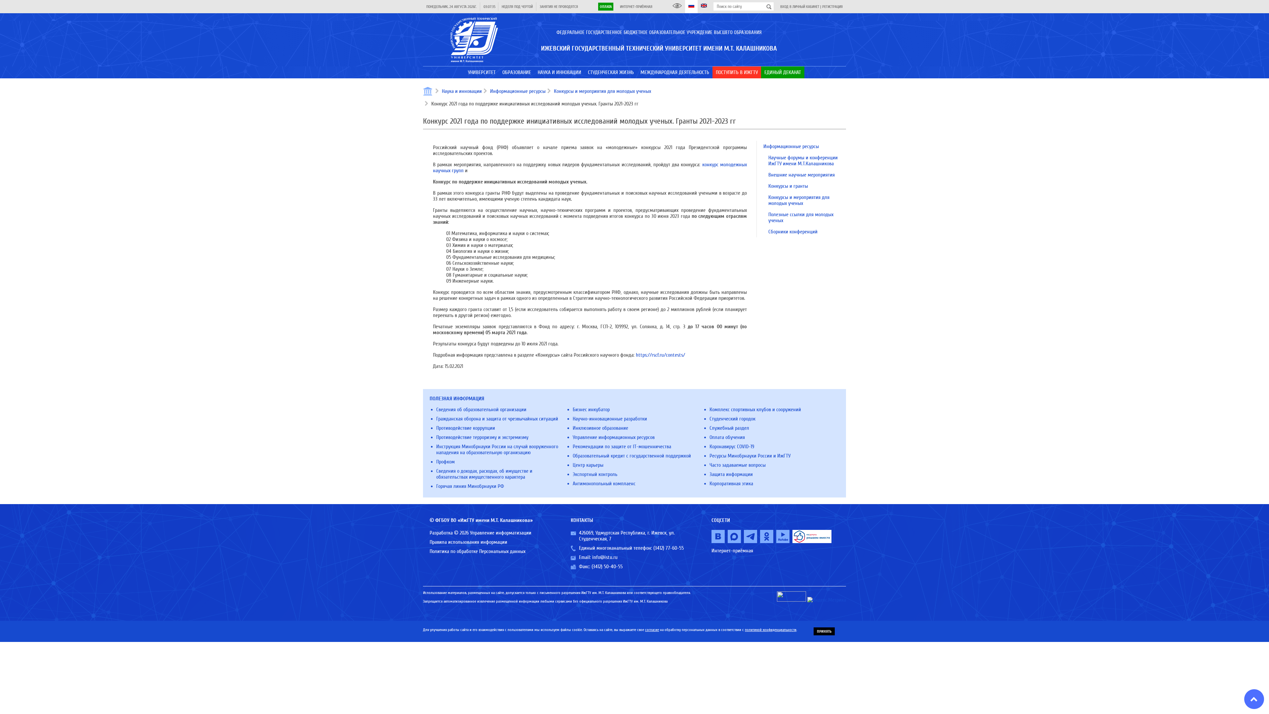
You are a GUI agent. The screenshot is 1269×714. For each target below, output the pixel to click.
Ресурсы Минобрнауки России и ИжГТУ (750, 456)
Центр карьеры (588, 465)
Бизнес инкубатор (591, 410)
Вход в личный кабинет (799, 6)
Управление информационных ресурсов (614, 437)
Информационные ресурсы (518, 91)
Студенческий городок (732, 419)
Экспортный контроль (595, 474)
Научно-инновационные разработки (610, 419)
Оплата (606, 6)
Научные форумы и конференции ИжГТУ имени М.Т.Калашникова (803, 161)
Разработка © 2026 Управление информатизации (480, 533)
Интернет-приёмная (636, 6)
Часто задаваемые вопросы (738, 465)
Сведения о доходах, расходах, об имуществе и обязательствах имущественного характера (484, 474)
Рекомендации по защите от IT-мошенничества (622, 447)
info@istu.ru (605, 557)
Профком (445, 462)
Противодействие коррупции (465, 428)
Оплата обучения (727, 437)
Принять (824, 631)
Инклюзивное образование (600, 428)
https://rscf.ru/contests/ (660, 355)
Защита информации (731, 474)
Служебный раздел (729, 428)
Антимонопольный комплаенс (604, 484)
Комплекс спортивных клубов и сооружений (755, 410)
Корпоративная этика (731, 484)
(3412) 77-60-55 (668, 548)
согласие (652, 629)
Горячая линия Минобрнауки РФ (470, 486)
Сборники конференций (793, 232)
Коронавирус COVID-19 (732, 447)
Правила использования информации (468, 542)
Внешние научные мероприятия (801, 175)
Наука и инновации (462, 91)
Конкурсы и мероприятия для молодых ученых (602, 91)
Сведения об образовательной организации (481, 410)
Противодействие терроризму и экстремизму (482, 437)
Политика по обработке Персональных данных (477, 551)
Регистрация (832, 6)
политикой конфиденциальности (770, 629)
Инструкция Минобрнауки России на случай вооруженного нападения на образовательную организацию (497, 450)
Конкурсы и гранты (788, 186)
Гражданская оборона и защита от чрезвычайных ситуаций (497, 419)
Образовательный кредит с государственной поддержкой (632, 456)
